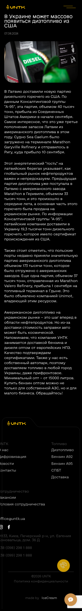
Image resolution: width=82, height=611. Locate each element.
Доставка (60, 477)
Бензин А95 (62, 463)
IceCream (49, 597)
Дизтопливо (62, 450)
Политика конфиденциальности (41, 581)
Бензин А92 (62, 456)
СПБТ (56, 470)
